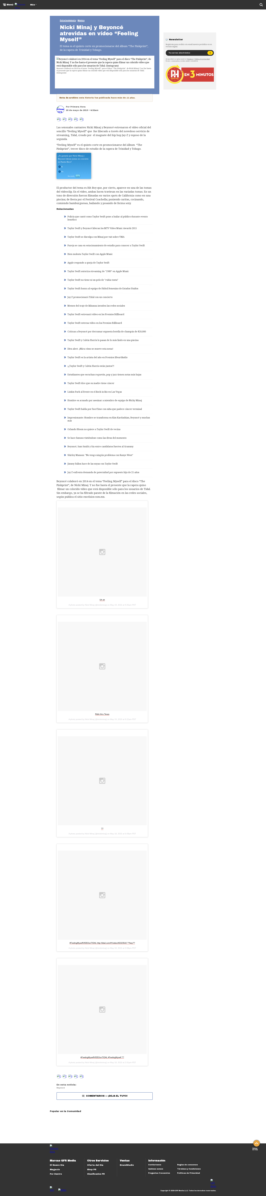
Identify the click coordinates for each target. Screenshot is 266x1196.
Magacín (55, 1170)
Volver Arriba (255, 1149)
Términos (190, 59)
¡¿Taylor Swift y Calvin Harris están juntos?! (90, 365)
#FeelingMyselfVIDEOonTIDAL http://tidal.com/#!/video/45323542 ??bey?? (102, 943)
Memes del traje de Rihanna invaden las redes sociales (96, 305)
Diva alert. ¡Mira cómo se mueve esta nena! (90, 348)
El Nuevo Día (57, 1165)
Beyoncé (61, 1088)
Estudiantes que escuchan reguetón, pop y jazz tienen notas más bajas (104, 374)
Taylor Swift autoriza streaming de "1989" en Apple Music (98, 271)
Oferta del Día (95, 1165)
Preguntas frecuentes (159, 1173)
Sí (62, 167)
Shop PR (91, 1170)
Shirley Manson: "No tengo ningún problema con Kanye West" (100, 455)
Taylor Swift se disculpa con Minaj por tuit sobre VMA (95, 236)
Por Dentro (56, 1174)
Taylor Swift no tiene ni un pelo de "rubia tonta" (92, 279)
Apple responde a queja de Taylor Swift (88, 262)
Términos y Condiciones (189, 1169)
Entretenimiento (68, 20)
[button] (65, 119)
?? (102, 828)
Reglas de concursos (187, 1165)
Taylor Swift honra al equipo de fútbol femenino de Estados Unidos (102, 288)
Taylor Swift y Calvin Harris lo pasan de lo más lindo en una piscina (103, 340)
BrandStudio (127, 1165)
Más (32, 5)
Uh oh (102, 600)
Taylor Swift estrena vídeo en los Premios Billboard (94, 322)
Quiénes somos (155, 1169)
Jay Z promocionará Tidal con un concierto (89, 297)
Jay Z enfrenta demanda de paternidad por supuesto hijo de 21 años (103, 472)
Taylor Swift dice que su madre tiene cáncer (90, 383)
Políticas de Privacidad (188, 1173)
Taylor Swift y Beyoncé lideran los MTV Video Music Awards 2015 (102, 228)
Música (81, 20)
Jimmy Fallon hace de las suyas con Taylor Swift (92, 463)
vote (77, 176)
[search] (261, 4)
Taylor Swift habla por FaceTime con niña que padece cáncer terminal (104, 409)
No (62, 171)
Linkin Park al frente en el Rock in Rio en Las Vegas (94, 391)
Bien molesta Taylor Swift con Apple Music (90, 254)
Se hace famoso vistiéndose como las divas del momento (96, 437)
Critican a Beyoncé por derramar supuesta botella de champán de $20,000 (106, 331)
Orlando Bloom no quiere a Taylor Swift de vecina (93, 429)
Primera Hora (78, 107)
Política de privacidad (202, 59)
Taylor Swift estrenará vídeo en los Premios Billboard (95, 314)
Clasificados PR (96, 1174)
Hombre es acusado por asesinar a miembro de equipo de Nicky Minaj (104, 400)
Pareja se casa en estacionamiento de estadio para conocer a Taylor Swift (106, 245)
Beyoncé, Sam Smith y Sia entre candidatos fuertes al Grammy (100, 446)
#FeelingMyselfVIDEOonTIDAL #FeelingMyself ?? (102, 1057)
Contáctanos (154, 1165)
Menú (10, 5)
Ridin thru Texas (102, 714)
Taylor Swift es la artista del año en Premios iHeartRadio (97, 357)
